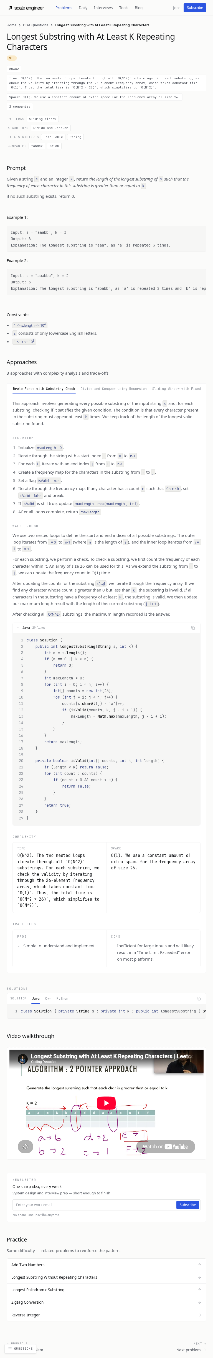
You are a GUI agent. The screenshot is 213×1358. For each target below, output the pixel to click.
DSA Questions (35, 25)
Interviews (103, 7)
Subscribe (195, 7)
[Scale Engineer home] (27, 8)
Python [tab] (62, 998)
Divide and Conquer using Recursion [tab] (114, 389)
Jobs (176, 7)
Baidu (54, 146)
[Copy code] (193, 628)
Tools (123, 7)
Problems (63, 7)
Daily (83, 7)
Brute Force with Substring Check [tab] (44, 389)
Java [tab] (36, 998)
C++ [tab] (48, 998)
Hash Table (53, 137)
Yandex (37, 146)
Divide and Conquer (50, 128)
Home (11, 25)
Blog (139, 7)
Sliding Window (42, 119)
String (75, 137)
